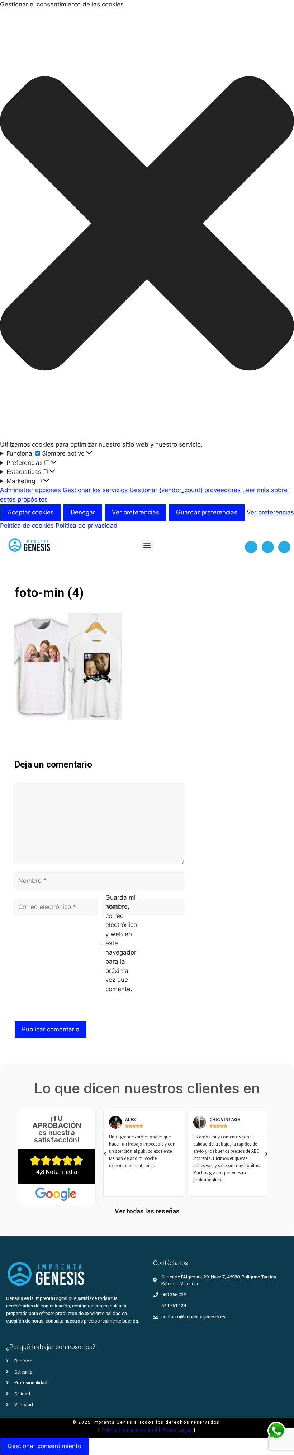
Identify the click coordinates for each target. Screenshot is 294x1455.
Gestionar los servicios (95, 490)
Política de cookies (28, 525)
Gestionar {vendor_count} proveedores (185, 490)
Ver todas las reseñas (147, 1211)
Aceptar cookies (31, 512)
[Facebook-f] (251, 547)
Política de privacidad (87, 525)
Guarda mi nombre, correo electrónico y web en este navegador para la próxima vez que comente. (121, 943)
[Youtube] (284, 547)
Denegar (83, 512)
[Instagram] (268, 547)
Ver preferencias (135, 512)
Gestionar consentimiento (44, 1446)
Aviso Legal (178, 1430)
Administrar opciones (30, 490)
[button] (147, 224)
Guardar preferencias (206, 512)
